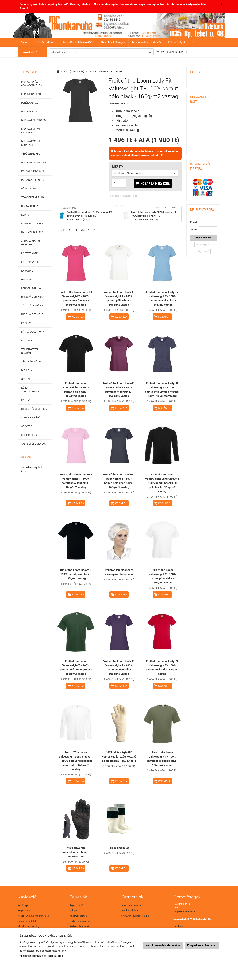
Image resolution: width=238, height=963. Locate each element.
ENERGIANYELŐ (30, 262)
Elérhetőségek (176, 42)
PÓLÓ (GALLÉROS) (32, 179)
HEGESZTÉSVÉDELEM (34, 408)
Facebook (178, 926)
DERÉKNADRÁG (30, 102)
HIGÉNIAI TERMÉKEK (32, 314)
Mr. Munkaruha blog (28, 926)
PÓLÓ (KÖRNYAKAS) (33, 171)
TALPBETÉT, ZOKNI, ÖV (34, 443)
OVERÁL (25, 379)
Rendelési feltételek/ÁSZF (78, 42)
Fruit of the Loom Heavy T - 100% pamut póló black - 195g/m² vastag (76, 574)
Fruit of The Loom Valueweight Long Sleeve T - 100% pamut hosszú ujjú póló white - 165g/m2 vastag (76, 761)
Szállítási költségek (113, 42)
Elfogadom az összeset (201, 945)
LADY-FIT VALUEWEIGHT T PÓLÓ (105, 71)
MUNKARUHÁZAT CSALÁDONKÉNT (31, 83)
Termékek (29, 52)
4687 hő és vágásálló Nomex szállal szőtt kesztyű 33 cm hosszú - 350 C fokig (119, 756)
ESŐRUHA (26, 214)
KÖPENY (26, 323)
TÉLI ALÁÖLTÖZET (31, 361)
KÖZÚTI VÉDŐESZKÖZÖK (30, 389)
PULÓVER (26, 340)
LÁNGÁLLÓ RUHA (31, 288)
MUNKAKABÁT (29, 111)
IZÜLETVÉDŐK (29, 435)
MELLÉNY (26, 370)
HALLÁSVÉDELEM (32, 232)
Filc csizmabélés (119, 847)
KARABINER (27, 270)
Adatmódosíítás (78, 915)
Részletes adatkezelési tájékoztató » (41, 955)
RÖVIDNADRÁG (29, 188)
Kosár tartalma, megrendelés (33, 915)
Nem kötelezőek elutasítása (163, 945)
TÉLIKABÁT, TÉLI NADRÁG (30, 351)
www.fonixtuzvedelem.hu (135, 915)
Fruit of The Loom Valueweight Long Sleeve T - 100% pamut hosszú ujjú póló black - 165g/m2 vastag (162, 483)
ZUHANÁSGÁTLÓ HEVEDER (30, 242)
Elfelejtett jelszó (203, 244)
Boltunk (25, 42)
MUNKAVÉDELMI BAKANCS (30, 131)
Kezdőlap (23, 905)
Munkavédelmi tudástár (146, 42)
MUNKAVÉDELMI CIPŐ (33, 120)
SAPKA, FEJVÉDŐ (30, 417)
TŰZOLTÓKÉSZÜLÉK (32, 305)
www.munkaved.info (132, 905)
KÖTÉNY (25, 400)
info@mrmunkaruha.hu (184, 911)
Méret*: (118, 166)
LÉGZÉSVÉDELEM (32, 223)
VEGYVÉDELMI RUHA (32, 197)
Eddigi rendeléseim (80, 921)
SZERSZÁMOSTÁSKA (32, 296)
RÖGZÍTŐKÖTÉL (30, 253)
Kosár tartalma (46, 42)
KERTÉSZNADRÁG (31, 94)
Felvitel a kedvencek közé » (124, 195)
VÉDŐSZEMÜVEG (31, 153)
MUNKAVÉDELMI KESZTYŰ (30, 143)
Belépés (74, 910)
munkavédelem (129, 910)
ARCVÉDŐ (26, 426)
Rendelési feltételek (28, 921)
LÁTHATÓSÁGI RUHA (32, 331)
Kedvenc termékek (79, 926)
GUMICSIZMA (28, 279)
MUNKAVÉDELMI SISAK (34, 162)
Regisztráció (203, 251)
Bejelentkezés (203, 237)
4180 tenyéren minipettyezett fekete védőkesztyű (75, 852)
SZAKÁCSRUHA (29, 206)
